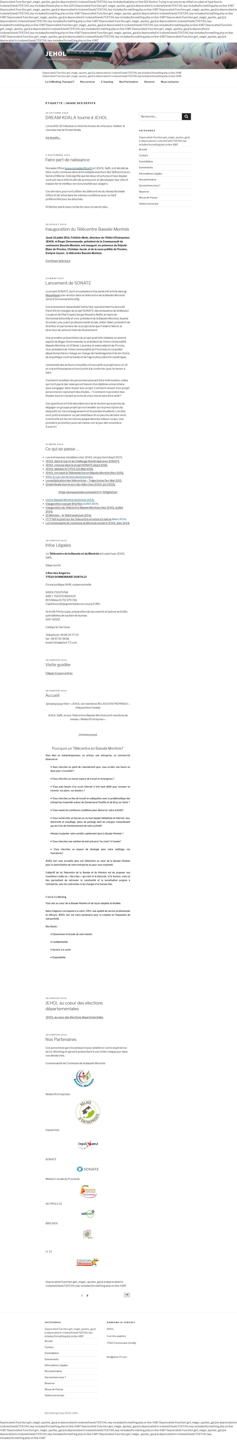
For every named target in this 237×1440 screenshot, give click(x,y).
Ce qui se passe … (62, 448)
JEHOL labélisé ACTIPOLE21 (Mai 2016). (69, 468)
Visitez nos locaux (148, 203)
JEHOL (56, 53)
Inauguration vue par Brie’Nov (64, 503)
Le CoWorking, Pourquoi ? (59, 81)
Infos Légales (58, 545)
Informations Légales (150, 173)
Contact (143, 155)
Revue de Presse (148, 197)
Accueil (52, 695)
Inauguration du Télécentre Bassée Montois (87, 229)
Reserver (149, 81)
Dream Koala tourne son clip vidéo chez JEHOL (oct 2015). (80, 484)
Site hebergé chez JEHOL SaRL (61, 1413)
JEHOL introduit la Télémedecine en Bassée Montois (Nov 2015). (85, 472)
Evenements (146, 167)
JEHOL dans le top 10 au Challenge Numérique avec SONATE (82, 461)
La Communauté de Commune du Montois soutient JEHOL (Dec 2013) (87, 523)
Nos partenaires (147, 179)
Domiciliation (146, 161)
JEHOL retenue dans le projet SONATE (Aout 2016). (77, 465)
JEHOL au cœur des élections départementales (74, 1017)
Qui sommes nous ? (149, 185)
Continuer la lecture (58, 260)
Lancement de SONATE (68, 282)
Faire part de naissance (67, 159)
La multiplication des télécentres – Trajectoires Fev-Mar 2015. (84, 480)
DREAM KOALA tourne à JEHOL (76, 117)
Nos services (87, 81)
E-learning (107, 81)
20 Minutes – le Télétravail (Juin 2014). (68, 515)
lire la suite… (53, 137)
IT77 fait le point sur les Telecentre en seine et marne (78, 519)
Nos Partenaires (128, 81)
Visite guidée (57, 664)
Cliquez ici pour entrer (59, 673)
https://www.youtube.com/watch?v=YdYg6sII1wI (88, 492)
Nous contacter (170, 81)
